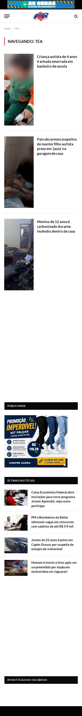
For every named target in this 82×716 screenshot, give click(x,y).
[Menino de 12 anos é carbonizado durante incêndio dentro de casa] (19, 254)
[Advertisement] (41, 352)
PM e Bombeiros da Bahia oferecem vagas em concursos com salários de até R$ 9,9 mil (52, 521)
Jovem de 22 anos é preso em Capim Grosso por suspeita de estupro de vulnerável (52, 544)
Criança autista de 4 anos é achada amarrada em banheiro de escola (57, 61)
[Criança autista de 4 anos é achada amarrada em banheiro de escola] (19, 89)
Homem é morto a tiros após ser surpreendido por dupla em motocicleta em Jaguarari (54, 567)
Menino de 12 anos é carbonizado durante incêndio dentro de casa (56, 226)
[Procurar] (75, 16)
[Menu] (7, 16)
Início (7, 28)
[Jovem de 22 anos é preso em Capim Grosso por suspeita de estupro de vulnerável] (16, 545)
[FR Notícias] (41, 16)
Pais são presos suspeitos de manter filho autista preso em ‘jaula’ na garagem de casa (57, 146)
